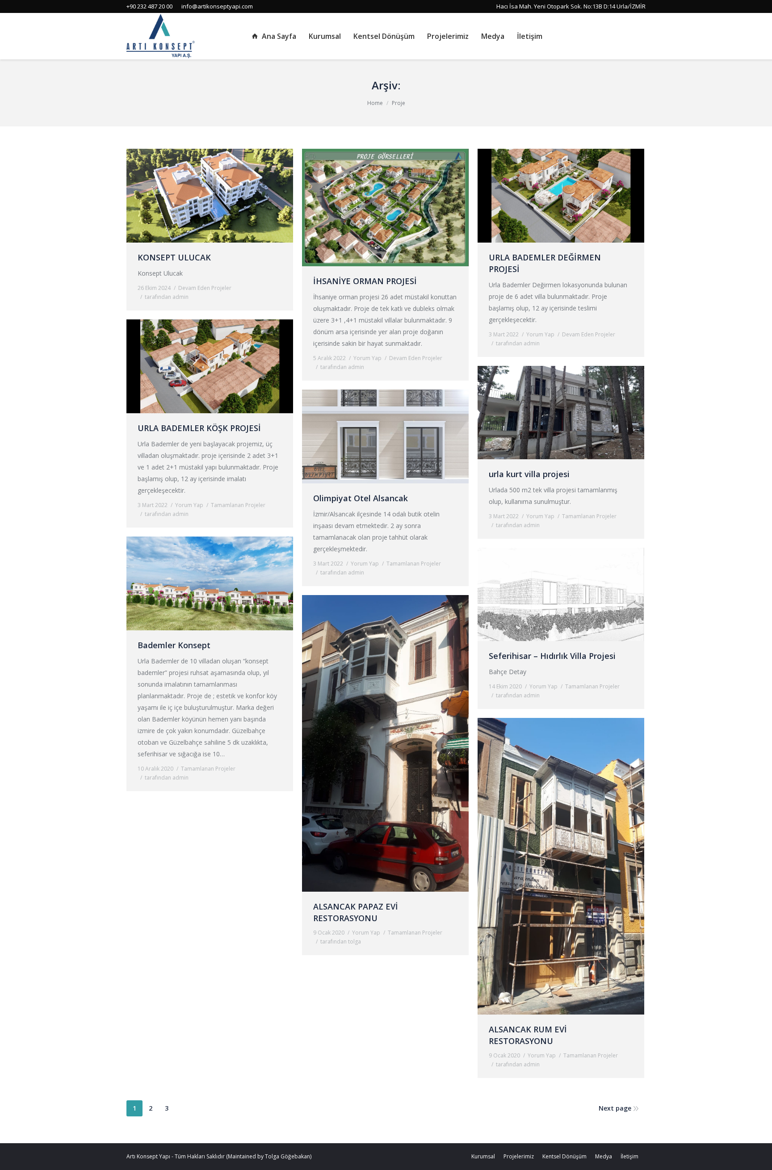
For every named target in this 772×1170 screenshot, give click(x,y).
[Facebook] (614, 36)
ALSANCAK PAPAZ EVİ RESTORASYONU (355, 912)
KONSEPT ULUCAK (174, 257)
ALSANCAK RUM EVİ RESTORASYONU (528, 1035)
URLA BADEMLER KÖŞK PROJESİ (199, 428)
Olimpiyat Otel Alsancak (360, 498)
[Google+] (639, 36)
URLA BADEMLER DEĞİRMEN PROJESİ (545, 263)
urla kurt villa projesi (529, 474)
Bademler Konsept (174, 645)
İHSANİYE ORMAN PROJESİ (365, 281)
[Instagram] (626, 36)
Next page (615, 1108)
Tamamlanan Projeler (238, 505)
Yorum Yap (367, 358)
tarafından (167, 297)
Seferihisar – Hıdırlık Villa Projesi (552, 655)
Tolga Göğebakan (287, 1156)
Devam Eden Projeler (204, 288)
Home (375, 103)
